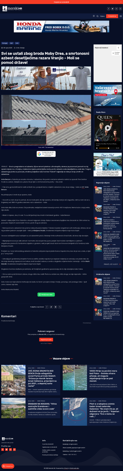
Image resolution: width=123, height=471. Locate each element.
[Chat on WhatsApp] (46, 295)
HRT (83, 187)
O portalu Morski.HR (47, 444)
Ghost (66, 468)
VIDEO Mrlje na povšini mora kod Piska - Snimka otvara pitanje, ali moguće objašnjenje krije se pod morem (103, 376)
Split (11, 43)
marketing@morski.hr (75, 451)
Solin (17, 43)
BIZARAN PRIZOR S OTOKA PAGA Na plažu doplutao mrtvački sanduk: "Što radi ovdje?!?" (110, 210)
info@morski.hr (73, 444)
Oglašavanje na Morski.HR (49, 447)
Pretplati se (112, 16)
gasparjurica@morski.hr (78, 448)
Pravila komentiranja (8, 321)
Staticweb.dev (74, 468)
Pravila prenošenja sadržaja (50, 455)
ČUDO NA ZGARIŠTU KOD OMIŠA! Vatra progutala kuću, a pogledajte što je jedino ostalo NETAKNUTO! (111, 238)
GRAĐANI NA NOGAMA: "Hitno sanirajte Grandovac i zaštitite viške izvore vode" (42, 406)
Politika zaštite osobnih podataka (48, 451)
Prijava (102, 16)
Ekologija (4, 43)
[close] (121, 2)
